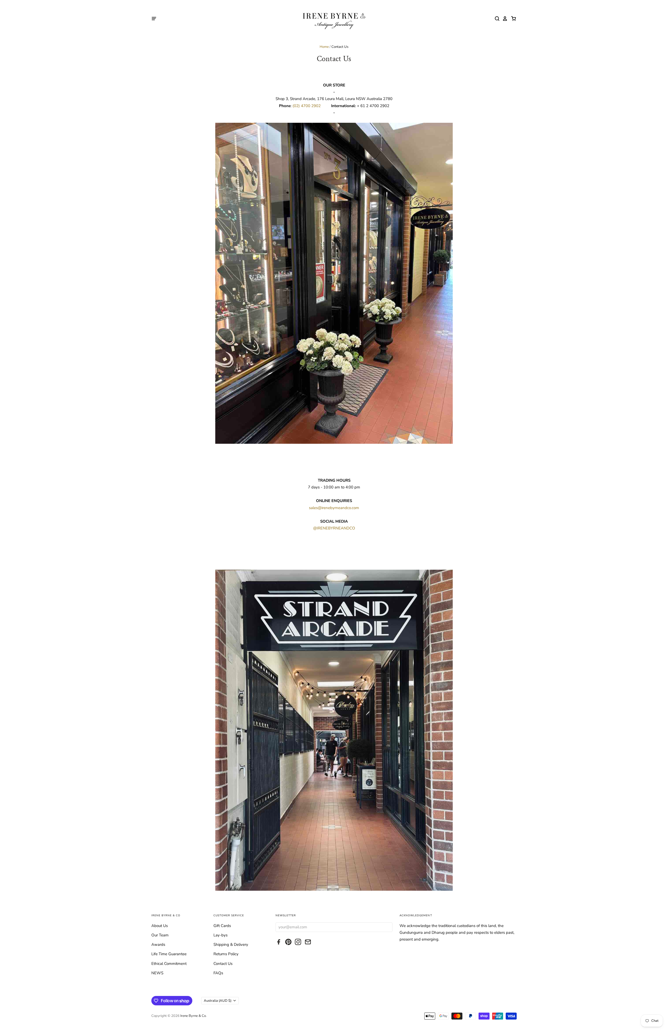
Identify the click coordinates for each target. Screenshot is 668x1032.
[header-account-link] (504, 18)
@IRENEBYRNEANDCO (334, 528)
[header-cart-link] (512, 18)
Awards (158, 944)
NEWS (157, 973)
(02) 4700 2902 (307, 105)
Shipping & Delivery (230, 944)
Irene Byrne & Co (193, 1015)
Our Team (160, 935)
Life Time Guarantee (169, 954)
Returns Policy (225, 954)
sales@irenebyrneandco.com (334, 507)
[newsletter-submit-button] (387, 927)
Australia (217, 1000)
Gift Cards (222, 925)
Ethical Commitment (169, 963)
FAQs (218, 973)
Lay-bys (220, 935)
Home (324, 46)
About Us (159, 925)
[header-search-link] (496, 18)
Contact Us (222, 963)
